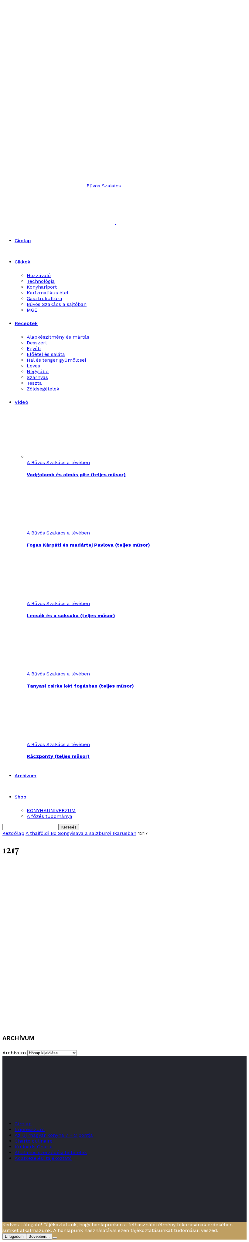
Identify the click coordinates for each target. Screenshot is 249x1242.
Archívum (25, 775)
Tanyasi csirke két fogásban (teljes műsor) (80, 686)
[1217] (124, 1023)
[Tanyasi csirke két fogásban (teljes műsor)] (60, 668)
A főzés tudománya (49, 816)
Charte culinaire (34, 1141)
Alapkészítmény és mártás (58, 337)
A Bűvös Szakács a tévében (58, 462)
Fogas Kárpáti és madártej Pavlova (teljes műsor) (88, 545)
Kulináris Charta (34, 1147)
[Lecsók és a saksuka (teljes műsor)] (60, 598)
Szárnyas (37, 377)
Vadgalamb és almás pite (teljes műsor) (76, 474)
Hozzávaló (39, 275)
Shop (20, 797)
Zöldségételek (43, 389)
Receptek (26, 323)
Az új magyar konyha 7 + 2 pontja (54, 1135)
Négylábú (38, 371)
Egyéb (34, 348)
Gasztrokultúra (44, 298)
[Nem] (54, 1238)
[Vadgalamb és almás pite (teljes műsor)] (60, 457)
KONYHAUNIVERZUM (51, 810)
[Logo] (59, 222)
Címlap (23, 240)
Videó (21, 402)
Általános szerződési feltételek (51, 1152)
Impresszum (30, 1129)
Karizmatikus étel (47, 293)
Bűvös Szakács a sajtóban (57, 304)
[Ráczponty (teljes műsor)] (60, 739)
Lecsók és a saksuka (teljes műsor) (71, 615)
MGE (32, 310)
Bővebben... (39, 1236)
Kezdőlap (13, 833)
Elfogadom (14, 1236)
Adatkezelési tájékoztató (43, 1158)
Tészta (34, 383)
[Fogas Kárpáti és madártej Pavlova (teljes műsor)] (60, 527)
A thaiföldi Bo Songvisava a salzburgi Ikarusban (81, 833)
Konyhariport (42, 287)
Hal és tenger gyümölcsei (56, 360)
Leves (33, 366)
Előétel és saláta (46, 354)
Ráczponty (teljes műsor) (58, 756)
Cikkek (22, 262)
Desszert (37, 343)
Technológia (41, 281)
